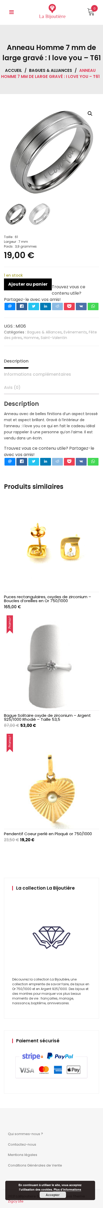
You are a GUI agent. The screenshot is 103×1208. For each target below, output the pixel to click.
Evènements (75, 332)
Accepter (53, 1194)
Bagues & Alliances (50, 70)
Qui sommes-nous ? (25, 1133)
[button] (90, 113)
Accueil (13, 70)
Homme (31, 337)
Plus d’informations (67, 1189)
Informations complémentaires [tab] (37, 374)
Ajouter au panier (28, 284)
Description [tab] (16, 361)
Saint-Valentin (54, 337)
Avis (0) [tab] (12, 387)
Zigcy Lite (16, 1201)
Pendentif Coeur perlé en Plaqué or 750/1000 (48, 834)
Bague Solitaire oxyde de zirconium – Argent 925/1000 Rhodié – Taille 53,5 (47, 717)
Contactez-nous (22, 1144)
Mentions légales (22, 1154)
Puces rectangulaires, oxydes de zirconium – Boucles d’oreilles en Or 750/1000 (47, 599)
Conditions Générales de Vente (35, 1165)
